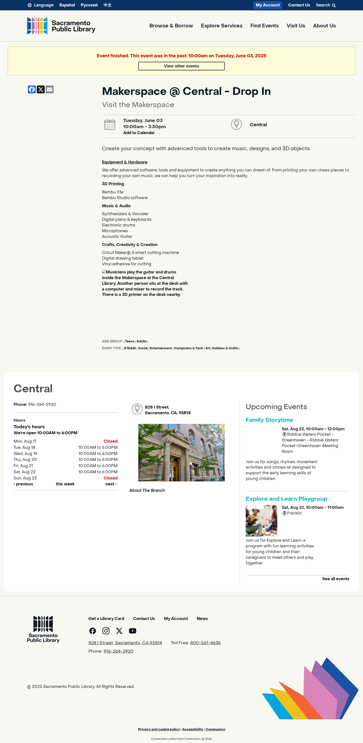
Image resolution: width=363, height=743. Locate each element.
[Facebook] (92, 631)
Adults (142, 341)
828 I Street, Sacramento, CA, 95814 (168, 410)
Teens (129, 341)
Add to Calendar (139, 132)
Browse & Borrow (171, 26)
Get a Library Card (106, 618)
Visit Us (296, 26)
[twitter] (119, 631)
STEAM (130, 348)
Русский (89, 5)
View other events (181, 65)
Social (142, 348)
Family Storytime (269, 420)
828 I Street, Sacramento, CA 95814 (125, 643)
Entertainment (161, 348)
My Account (268, 5)
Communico (215, 729)
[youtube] (132, 631)
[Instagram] (106, 631)
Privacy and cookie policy (159, 729)
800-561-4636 (205, 643)
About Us (324, 26)
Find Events (264, 26)
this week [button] (65, 484)
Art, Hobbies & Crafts (221, 348)
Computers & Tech (188, 348)
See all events (335, 578)
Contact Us (299, 5)
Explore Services (221, 26)
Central (258, 125)
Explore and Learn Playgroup (286, 499)
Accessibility (192, 729)
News (202, 618)
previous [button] (24, 484)
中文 (108, 5)
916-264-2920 (118, 651)
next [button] (110, 484)
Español (67, 5)
